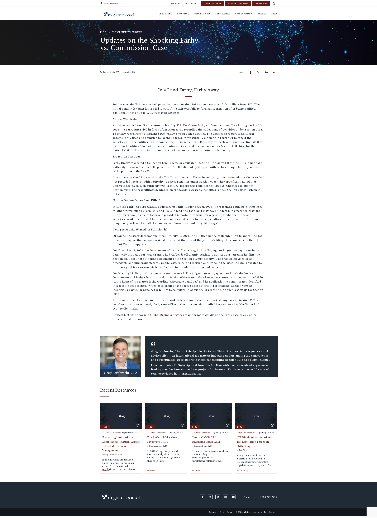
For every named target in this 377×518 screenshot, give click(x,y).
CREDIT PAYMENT (212, 4)
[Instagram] (225, 497)
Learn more (120, 356)
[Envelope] (274, 72)
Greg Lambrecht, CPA (110, 72)
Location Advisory (243, 14)
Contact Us (261, 4)
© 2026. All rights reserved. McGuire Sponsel (255, 512)
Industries (261, 14)
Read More (106, 470)
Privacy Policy (226, 512)
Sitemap (212, 512)
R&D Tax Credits (202, 14)
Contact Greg (120, 364)
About (274, 14)
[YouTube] (233, 497)
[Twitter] (258, 72)
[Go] (274, 3)
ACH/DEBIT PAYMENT (238, 4)
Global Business (222, 14)
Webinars (175, 4)
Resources (190, 4)
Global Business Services (127, 32)
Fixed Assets (183, 14)
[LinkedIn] (266, 72)
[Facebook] (250, 72)
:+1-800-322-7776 (116, 3)
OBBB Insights (165, 14)
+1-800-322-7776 (267, 497)
